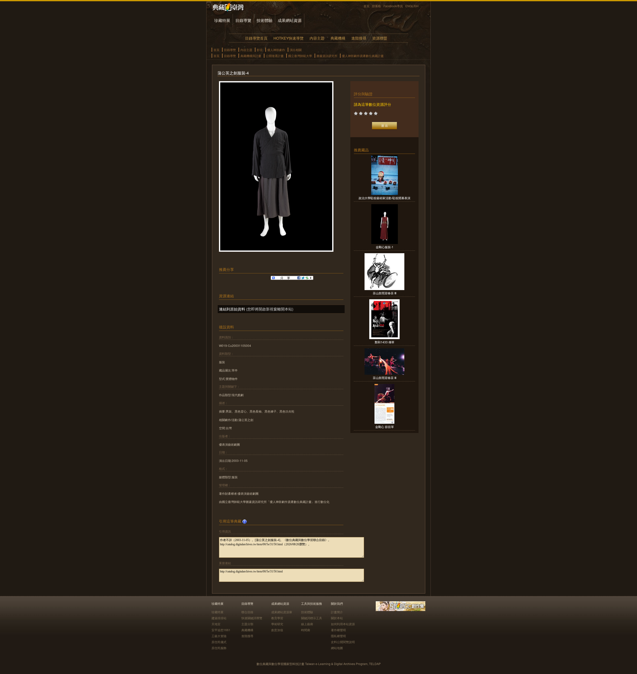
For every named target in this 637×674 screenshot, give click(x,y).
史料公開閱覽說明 (343, 642)
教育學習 (277, 618)
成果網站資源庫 (281, 612)
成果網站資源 (290, 20)
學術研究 (277, 624)
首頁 (367, 6)
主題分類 (247, 624)
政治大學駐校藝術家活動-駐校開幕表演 (384, 198)
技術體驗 (264, 20)
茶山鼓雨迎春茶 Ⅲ (384, 293)
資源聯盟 (379, 38)
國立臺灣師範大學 (300, 56)
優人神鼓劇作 (276, 50)
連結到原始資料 (232, 308)
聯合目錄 (247, 612)
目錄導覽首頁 (256, 38)
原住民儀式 (219, 642)
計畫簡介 (337, 612)
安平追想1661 (221, 630)
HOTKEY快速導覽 (288, 38)
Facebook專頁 (393, 6)
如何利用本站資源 (343, 624)
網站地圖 (337, 648)
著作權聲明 (338, 630)
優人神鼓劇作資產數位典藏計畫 (363, 56)
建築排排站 (219, 618)
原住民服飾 (219, 648)
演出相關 (296, 50)
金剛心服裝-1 (384, 247)
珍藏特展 (222, 20)
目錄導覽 (243, 20)
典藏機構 (337, 38)
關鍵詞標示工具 (311, 618)
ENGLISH (412, 6)
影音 (260, 50)
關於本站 (337, 618)
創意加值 (277, 630)
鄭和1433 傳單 (384, 342)
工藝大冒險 (219, 636)
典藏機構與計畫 (250, 56)
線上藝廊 (307, 624)
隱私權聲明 (338, 636)
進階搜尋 (358, 38)
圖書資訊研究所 (327, 56)
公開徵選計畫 (275, 56)
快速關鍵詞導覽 (251, 618)
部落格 (376, 6)
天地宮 (216, 624)
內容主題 (317, 38)
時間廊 (305, 630)
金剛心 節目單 (384, 427)
